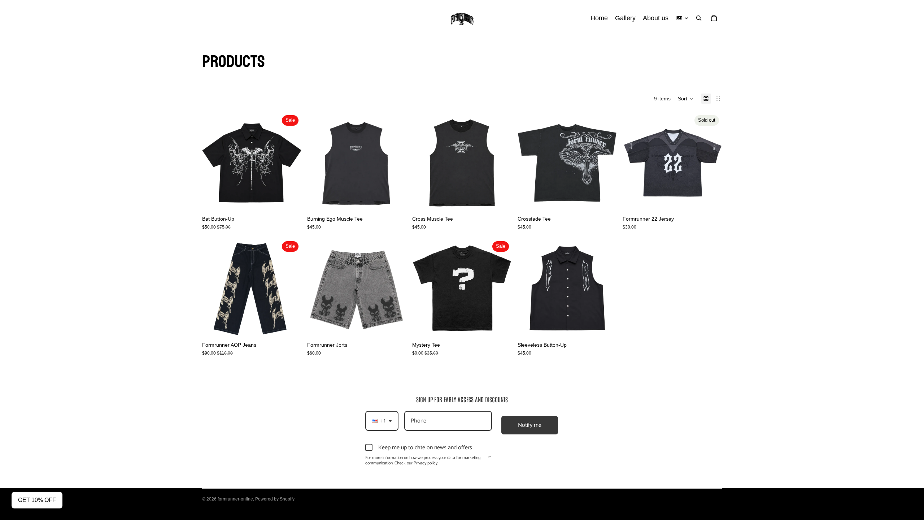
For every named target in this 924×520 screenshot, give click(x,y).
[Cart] (714, 18)
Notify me (529, 425)
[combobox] (381, 421)
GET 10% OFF (37, 500)
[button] (686, 99)
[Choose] (290, 201)
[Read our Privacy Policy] (489, 458)
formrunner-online (235, 499)
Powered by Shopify (275, 499)
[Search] (699, 18)
